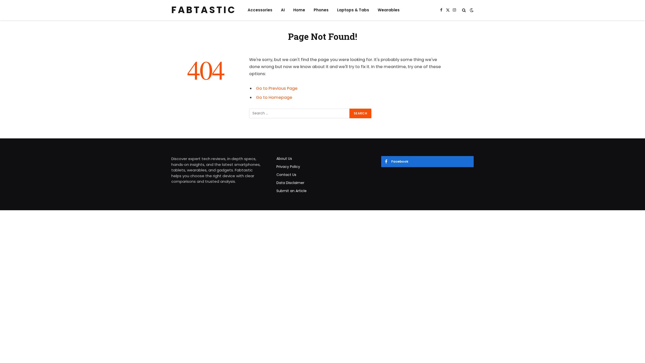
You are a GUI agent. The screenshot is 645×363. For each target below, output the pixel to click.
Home (299, 10)
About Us (284, 158)
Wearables (389, 10)
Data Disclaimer (290, 182)
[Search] (464, 10)
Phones (321, 10)
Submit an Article (291, 190)
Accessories (260, 10)
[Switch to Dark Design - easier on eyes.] (471, 10)
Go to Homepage (274, 97)
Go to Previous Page (277, 88)
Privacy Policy (288, 166)
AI (283, 10)
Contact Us (286, 174)
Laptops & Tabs (353, 10)
